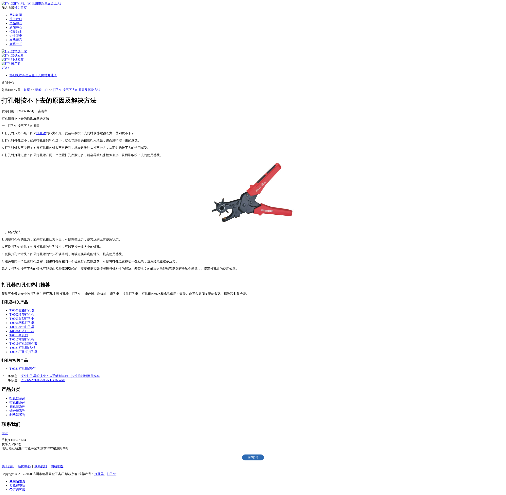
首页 (27, 89)
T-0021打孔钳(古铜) (22, 347)
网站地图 (57, 466)
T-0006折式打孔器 (21, 331)
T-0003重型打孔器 (21, 318)
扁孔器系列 (17, 406)
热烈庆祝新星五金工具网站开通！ (33, 75)
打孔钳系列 (17, 402)
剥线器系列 (17, 415)
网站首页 (15, 15)
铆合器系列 (17, 410)
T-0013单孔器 (18, 335)
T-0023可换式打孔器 (23, 352)
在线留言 (15, 39)
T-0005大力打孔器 (21, 327)
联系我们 (40, 466)
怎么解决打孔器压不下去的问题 (43, 380)
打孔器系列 (17, 398)
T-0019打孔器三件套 (23, 343)
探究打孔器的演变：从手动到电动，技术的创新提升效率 (60, 376)
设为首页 (20, 7)
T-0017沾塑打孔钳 (21, 339)
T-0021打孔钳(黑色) (22, 368)
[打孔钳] (253, 225)
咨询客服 (19, 489)
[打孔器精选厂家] (14, 51)
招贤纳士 (15, 31)
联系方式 (15, 44)
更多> (6, 68)
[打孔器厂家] (11, 63)
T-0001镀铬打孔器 (21, 310)
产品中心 (15, 23)
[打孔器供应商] (13, 55)
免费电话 (19, 485)
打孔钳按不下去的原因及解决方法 (76, 89)
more (5, 433)
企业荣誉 (15, 35)
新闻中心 (15, 27)
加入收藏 (8, 7)
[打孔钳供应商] (13, 59)
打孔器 (99, 474)
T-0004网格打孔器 (21, 322)
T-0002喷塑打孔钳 (21, 314)
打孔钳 (41, 133)
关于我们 (15, 19)
